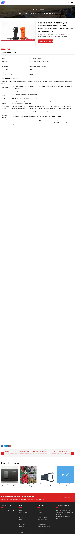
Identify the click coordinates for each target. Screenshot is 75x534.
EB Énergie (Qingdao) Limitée (63, 510)
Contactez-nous (66, 497)
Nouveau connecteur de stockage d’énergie (42, 13)
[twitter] (8, 511)
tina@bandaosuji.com (50, 532)
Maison (21, 13)
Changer (39, 510)
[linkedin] (5, 511)
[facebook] (2, 511)
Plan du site (22, 524)
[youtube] (11, 511)
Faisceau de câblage (42, 519)
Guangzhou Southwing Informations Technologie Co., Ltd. (64, 513)
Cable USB (40, 512)
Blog (20, 519)
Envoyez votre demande (46, 41)
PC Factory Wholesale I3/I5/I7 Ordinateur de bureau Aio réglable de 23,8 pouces (60, 453)
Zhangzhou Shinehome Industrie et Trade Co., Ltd (64, 517)
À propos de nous (23, 512)
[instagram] (14, 511)
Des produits (27, 13)
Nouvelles (21, 517)
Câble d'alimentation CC (43, 517)
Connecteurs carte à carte (44, 526)
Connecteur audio (42, 522)
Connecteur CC (41, 515)
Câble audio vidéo (42, 524)
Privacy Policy (22, 526)
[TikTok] (17, 511)
